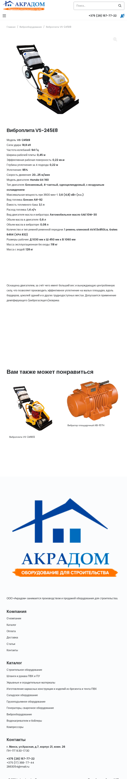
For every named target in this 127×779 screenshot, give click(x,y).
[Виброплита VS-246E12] (34, 381)
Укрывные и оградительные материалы (31, 682)
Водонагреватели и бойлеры (24, 721)
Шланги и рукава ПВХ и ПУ (23, 676)
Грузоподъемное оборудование (26, 702)
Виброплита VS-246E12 (22, 437)
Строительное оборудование (24, 670)
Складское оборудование (22, 695)
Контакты (12, 650)
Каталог (11, 625)
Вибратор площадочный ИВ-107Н (85, 425)
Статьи (11, 644)
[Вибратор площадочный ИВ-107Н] (92, 381)
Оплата (11, 631)
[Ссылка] (24, 6)
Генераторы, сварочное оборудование (30, 708)
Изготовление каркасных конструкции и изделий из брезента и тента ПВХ (52, 689)
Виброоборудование (31, 27)
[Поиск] (119, 6)
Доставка (12, 637)
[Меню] (4, 16)
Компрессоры (15, 727)
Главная (11, 27)
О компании (14, 618)
